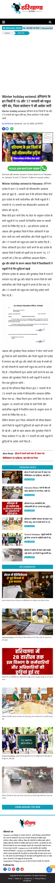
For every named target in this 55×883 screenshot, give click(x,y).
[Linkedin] (17, 869)
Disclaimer (27, 881)
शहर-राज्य (21, 33)
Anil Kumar (9, 124)
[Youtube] (22, 869)
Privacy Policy (40, 879)
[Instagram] (13, 869)
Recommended (27, 567)
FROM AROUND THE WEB (27, 807)
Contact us (28, 879)
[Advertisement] (27, 64)
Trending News (27, 467)
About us (18, 879)
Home (7, 33)
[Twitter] (9, 869)
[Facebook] (5, 869)
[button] (3, 22)
